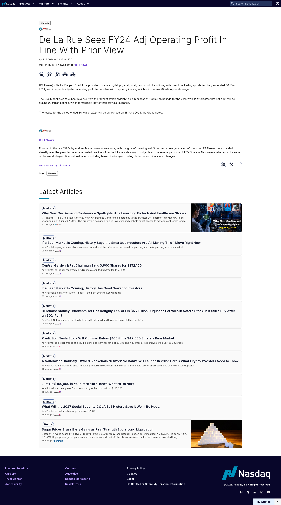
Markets (45, 23)
